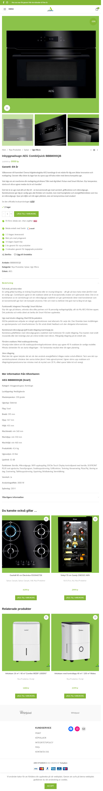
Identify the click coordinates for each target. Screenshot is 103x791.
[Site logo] (50, 9)
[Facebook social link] (3, 2)
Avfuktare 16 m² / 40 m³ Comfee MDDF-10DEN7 (26, 673)
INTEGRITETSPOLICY (44, 743)
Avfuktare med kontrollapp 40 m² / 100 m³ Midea (75, 673)
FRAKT (38, 733)
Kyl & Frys (67, 581)
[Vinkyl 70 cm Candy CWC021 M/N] (75, 544)
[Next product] (97, 150)
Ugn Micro (36, 150)
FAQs (37, 747)
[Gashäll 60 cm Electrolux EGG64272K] (26, 544)
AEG (10, 271)
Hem (4, 150)
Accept (50, 786)
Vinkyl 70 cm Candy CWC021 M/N (75, 575)
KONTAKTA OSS (42, 752)
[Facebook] (70, 728)
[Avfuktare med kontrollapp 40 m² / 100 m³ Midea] (75, 642)
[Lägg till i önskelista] (46, 519)
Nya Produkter (15, 150)
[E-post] (83, 728)
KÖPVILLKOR (40, 738)
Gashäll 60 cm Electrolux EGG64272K (26, 575)
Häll (31, 581)
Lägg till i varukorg (26, 214)
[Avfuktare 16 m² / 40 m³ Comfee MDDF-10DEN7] (26, 642)
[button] (26, 597)
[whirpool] (26, 713)
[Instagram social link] (7, 2)
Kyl (73, 581)
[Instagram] (77, 728)
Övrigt (31, 679)
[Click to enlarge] (7, 108)
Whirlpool (75, 713)
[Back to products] (94, 150)
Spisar (26, 150)
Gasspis (15, 581)
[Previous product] (91, 150)
